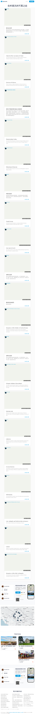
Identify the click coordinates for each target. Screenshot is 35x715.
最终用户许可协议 (15, 712)
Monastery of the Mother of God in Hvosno (17, 328)
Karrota (25, 25)
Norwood (25, 570)
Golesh (8, 546)
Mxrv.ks (25, 79)
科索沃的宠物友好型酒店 (16, 694)
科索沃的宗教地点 (3, 695)
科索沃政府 (9, 193)
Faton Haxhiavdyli (24, 408)
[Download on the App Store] (22, 592)
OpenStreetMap (27, 624)
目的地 (10, 712)
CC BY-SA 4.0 (28, 79)
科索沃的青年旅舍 (3, 705)
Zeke (25, 436)
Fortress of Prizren (11, 82)
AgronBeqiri (24, 106)
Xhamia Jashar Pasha (11, 139)
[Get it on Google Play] (24, 592)
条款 (11, 712)
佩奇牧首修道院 (10, 302)
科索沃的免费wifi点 (4, 697)
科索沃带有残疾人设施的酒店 (5, 701)
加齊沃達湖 (9, 274)
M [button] (16, 611)
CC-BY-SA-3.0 (28, 436)
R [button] (19, 613)
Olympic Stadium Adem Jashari (14, 383)
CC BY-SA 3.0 (28, 25)
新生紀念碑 (9, 28)
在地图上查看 (27, 33)
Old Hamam (9, 494)
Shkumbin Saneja (25, 190)
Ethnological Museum (11, 167)
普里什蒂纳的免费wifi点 (27, 698)
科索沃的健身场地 (3, 704)
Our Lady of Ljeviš (10, 248)
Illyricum (25, 380)
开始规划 (17, 592)
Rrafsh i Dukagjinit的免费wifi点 (28, 705)
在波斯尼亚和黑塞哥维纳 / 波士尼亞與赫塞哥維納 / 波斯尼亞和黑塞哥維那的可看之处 (17, 706)
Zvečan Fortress (10, 466)
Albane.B (25, 164)
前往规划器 (31, 1)
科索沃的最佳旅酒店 (4, 698)
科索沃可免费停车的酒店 (4, 707)
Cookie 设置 (21, 712)
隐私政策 (19, 712)
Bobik (25, 271)
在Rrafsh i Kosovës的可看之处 (28, 701)
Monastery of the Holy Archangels (14, 573)
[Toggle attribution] (33, 624)
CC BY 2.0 (29, 190)
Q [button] (18, 612)
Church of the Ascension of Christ (14, 55)
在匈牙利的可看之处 (27, 695)
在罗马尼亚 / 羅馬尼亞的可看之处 (29, 694)
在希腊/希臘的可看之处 (27, 697)
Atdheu (25, 518)
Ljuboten (8, 439)
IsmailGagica (24, 136)
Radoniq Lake (9, 411)
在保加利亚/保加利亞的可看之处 (17, 701)
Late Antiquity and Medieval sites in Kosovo (17, 521)
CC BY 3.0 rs (28, 271)
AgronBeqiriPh (24, 218)
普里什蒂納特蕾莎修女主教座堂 (14, 109)
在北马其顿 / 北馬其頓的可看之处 (17, 695)
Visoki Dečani (9, 221)
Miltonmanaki (24, 299)
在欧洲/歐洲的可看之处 (4, 694)
